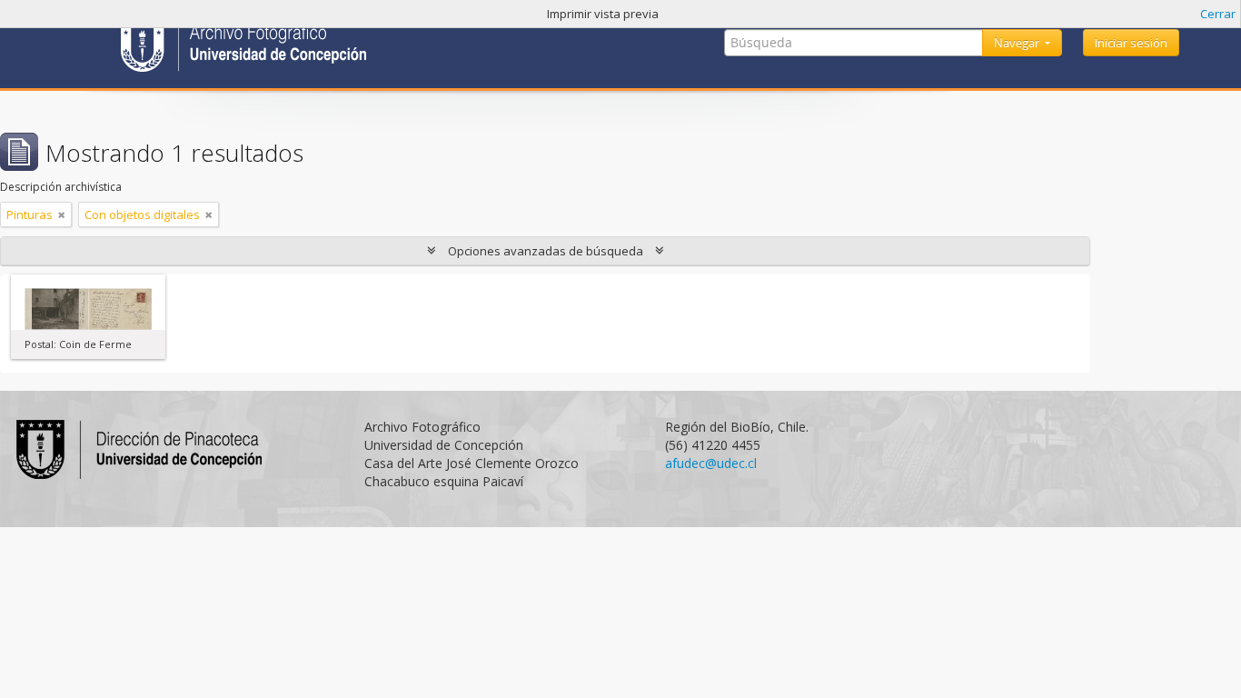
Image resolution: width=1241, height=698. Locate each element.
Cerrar (1218, 13)
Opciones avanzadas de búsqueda (545, 251)
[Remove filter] (61, 214)
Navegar (1018, 43)
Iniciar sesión (1131, 43)
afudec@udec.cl (711, 463)
